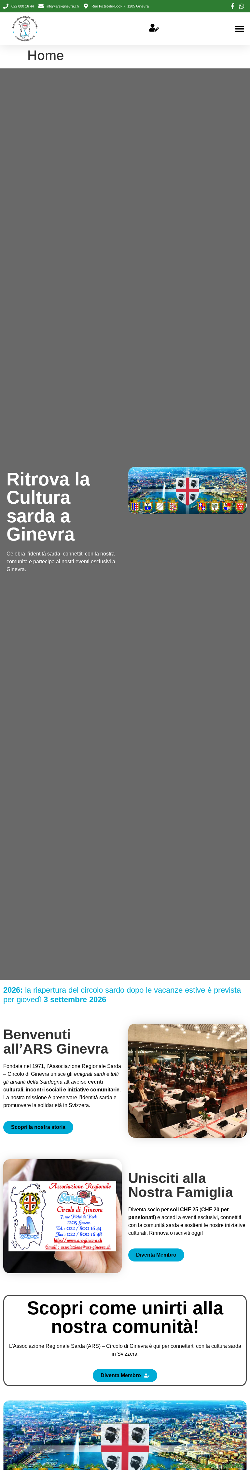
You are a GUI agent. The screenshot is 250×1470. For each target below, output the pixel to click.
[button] (239, 29)
